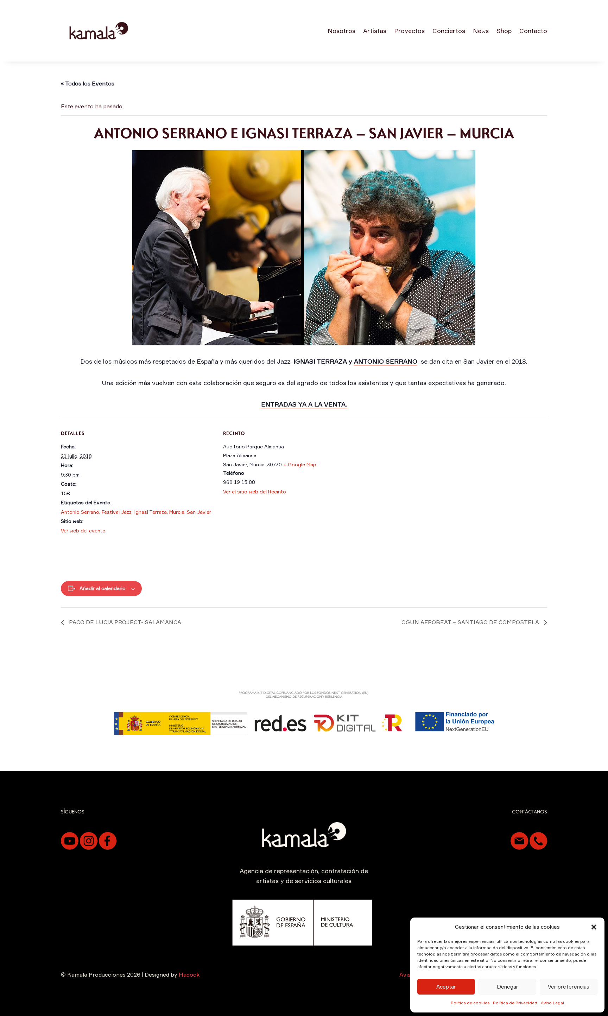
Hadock (189, 974)
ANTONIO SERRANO (385, 361)
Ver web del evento (83, 530)
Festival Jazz (117, 512)
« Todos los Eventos (87, 83)
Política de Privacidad (515, 1002)
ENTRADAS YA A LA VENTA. (304, 404)
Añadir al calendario (103, 588)
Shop (504, 30)
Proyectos (409, 30)
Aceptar (446, 986)
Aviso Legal (552, 1002)
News (481, 30)
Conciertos (448, 30)
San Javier (199, 512)
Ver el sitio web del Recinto (254, 491)
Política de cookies (470, 1002)
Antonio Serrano (80, 512)
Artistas (374, 30)
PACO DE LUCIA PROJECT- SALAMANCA (124, 622)
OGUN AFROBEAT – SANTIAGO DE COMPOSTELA (470, 622)
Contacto (533, 30)
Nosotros (341, 30)
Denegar (507, 986)
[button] (593, 927)
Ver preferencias (568, 986)
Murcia (176, 512)
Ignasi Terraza (150, 512)
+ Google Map (299, 464)
